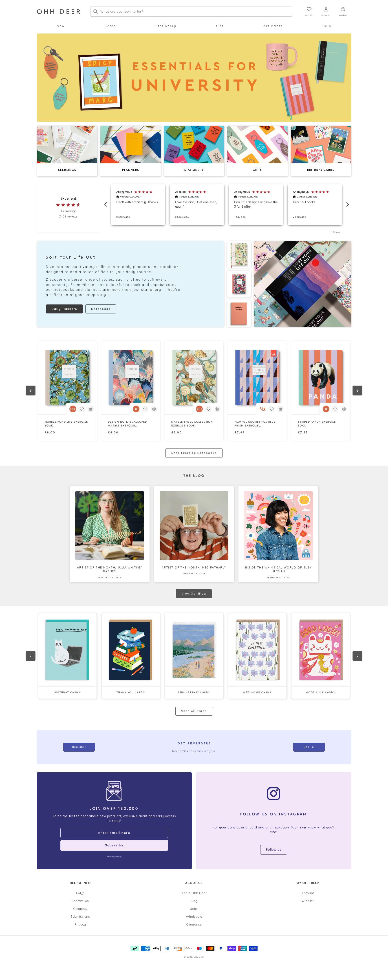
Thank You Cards (131, 692)
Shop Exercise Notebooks (194, 453)
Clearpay (80, 909)
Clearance (194, 924)
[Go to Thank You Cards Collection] (130, 650)
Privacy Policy (114, 856)
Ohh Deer (199, 956)
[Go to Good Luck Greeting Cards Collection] (320, 650)
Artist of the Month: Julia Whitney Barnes (109, 569)
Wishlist (308, 901)
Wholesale (194, 917)
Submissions (80, 917)
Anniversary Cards (194, 692)
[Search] (95, 11)
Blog (193, 901)
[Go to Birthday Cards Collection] (67, 650)
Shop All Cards (194, 711)
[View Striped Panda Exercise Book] (320, 377)
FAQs (80, 893)
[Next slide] (357, 390)
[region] (226, 205)
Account (308, 893)
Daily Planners (64, 309)
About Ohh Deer (194, 893)
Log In (309, 746)
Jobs (194, 909)
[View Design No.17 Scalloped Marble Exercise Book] (130, 377)
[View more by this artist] (72, 409)
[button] (61, 26)
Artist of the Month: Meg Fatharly (194, 567)
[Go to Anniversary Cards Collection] (194, 650)
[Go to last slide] (30, 390)
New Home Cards (257, 692)
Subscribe (114, 845)
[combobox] (191, 12)
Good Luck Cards (320, 692)
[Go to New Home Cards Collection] (257, 650)
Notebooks (100, 309)
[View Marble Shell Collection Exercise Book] (194, 377)
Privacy (80, 924)
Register (79, 746)
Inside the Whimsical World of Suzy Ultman (278, 569)
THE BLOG (194, 476)
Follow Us (273, 850)
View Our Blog (194, 593)
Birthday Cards (67, 692)
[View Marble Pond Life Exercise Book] (67, 377)
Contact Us (80, 901)
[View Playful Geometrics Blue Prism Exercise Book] (257, 377)
